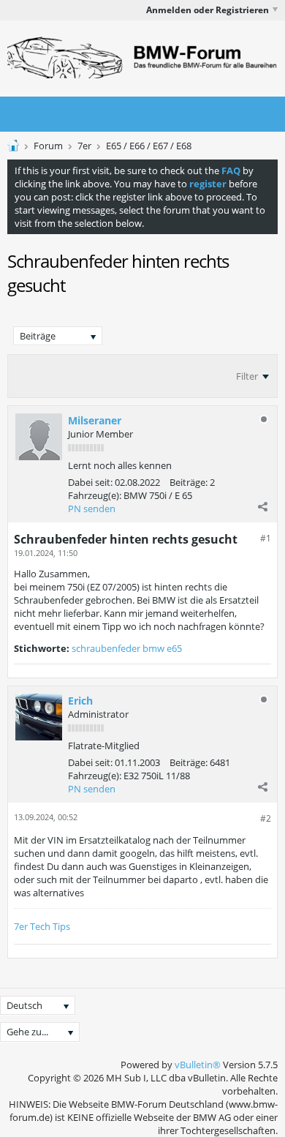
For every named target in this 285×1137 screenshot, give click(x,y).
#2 (265, 818)
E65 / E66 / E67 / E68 (148, 145)
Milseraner (94, 420)
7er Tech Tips (42, 926)
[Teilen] (262, 506)
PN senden (91, 508)
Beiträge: (189, 482)
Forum (48, 145)
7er (84, 145)
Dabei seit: (90, 482)
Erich (80, 701)
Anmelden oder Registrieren (207, 10)
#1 (265, 538)
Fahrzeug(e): (94, 495)
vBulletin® (198, 1064)
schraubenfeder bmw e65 (127, 648)
